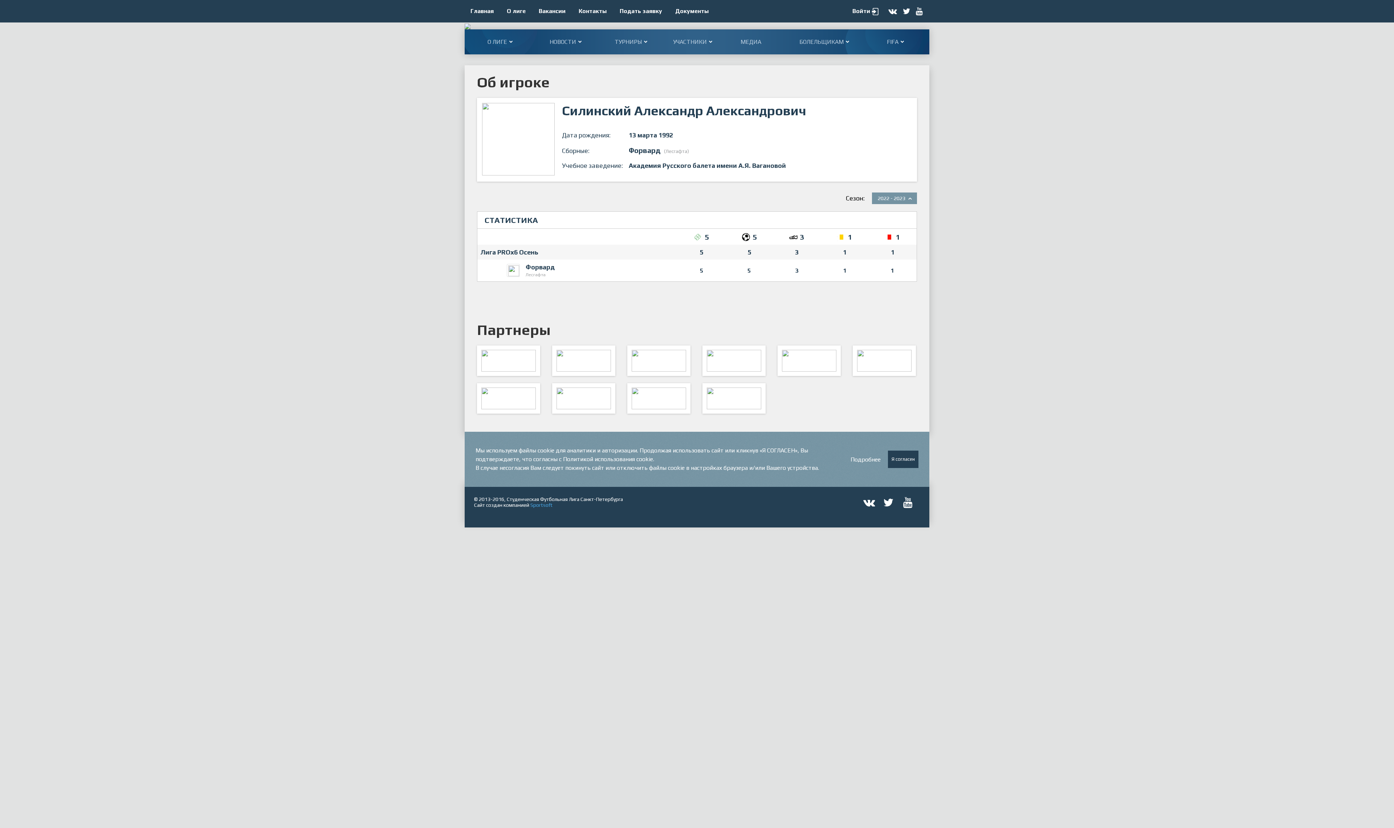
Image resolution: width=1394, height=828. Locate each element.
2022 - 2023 (891, 198)
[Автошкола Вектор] (884, 360)
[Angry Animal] (809, 360)
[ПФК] (734, 360)
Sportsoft (541, 505)
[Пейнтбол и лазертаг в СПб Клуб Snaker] (583, 398)
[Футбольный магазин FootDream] (508, 398)
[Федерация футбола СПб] (583, 360)
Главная (482, 11)
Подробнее (866, 459)
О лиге (516, 11)
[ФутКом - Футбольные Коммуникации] (734, 398)
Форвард (540, 267)
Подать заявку (641, 11)
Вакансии (552, 11)
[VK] (658, 398)
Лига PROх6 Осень (509, 252)
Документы (692, 11)
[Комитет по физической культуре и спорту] (508, 360)
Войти (861, 11)
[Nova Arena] (658, 360)
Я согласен (903, 459)
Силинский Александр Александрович (684, 110)
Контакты (593, 11)
